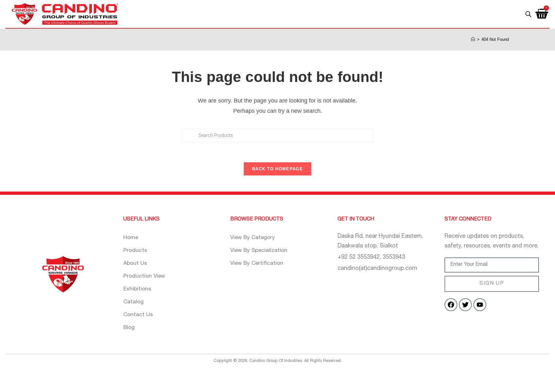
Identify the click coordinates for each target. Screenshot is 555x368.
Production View (144, 276)
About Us (135, 263)
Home (130, 238)
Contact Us (138, 315)
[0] (542, 11)
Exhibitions (137, 289)
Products (135, 251)
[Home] (473, 39)
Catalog (133, 302)
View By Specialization (258, 251)
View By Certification (256, 263)
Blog (129, 328)
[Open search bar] (528, 14)
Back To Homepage (277, 168)
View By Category (252, 238)
